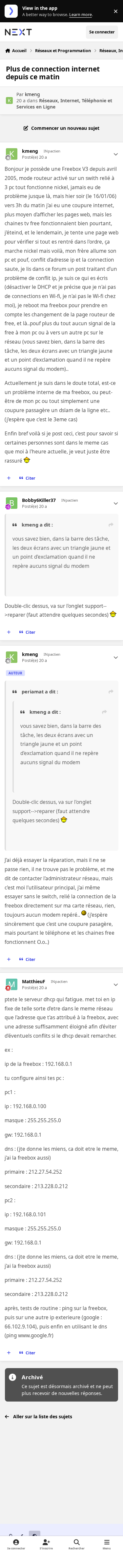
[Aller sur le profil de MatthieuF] (11, 984)
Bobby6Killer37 (39, 500)
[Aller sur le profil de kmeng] (9, 100)
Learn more (12, 11)
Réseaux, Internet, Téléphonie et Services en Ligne (64, 103)
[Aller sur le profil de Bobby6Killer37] (11, 503)
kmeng (32, 94)
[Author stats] (116, 154)
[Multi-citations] (9, 478)
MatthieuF (33, 982)
